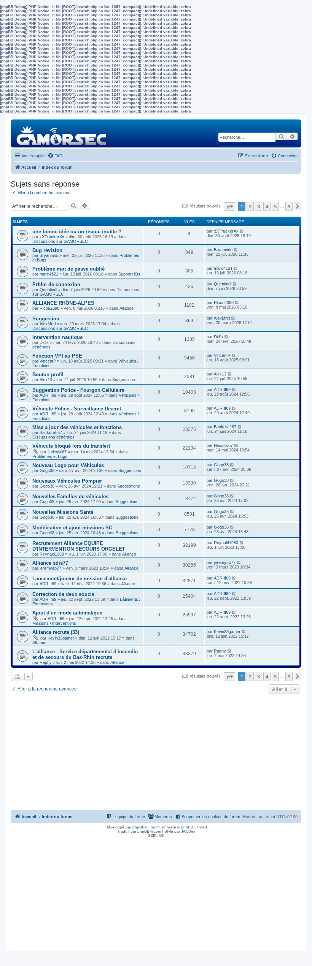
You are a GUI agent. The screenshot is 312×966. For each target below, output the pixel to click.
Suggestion (45, 318)
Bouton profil (48, 374)
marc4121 (49, 274)
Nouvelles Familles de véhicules (70, 496)
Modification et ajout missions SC (72, 528)
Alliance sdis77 (50, 563)
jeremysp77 (50, 568)
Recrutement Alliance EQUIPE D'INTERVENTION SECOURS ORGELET (78, 546)
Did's (44, 342)
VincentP (48, 361)
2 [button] (250, 206)
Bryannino (49, 255)
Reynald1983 (52, 554)
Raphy (46, 662)
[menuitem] (55, 155)
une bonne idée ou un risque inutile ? (76, 231)
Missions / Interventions (54, 623)
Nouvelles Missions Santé (62, 512)
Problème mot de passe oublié (68, 269)
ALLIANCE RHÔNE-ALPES (63, 303)
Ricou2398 (49, 308)
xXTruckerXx (52, 236)
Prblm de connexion (56, 284)
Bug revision (47, 250)
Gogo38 (47, 470)
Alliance (126, 308)
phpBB (138, 827)
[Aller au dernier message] (242, 231)
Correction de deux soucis (63, 594)
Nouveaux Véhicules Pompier (67, 481)
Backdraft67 (51, 432)
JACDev (188, 831)
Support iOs (129, 274)
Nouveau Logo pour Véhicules (68, 465)
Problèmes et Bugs (49, 456)
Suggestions (123, 379)
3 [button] (258, 206)
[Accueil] (62, 133)
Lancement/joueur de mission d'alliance (79, 578)
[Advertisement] (156, 753)
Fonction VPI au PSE (57, 356)
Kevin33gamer (61, 638)
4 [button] (267, 206)
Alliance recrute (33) (55, 632)
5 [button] (275, 206)
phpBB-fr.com (149, 831)
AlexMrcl (48, 323)
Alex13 (46, 379)
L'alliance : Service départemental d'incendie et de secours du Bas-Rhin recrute (85, 654)
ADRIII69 (48, 395)
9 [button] (289, 206)
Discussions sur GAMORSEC (60, 241)
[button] (229, 206)
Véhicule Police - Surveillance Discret (76, 409)
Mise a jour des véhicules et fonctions (77, 427)
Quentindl (48, 289)
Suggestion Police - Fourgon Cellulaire (78, 390)
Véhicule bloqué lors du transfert (71, 446)
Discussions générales (53, 437)
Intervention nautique (57, 337)
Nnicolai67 (57, 452)
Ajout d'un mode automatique (67, 613)
